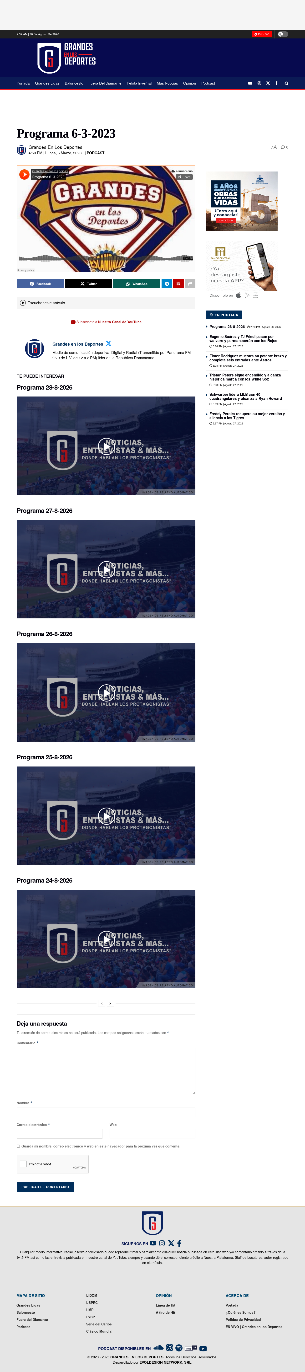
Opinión (189, 83)
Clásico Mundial (99, 1331)
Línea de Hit (165, 1305)
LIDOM (91, 1295)
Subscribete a (109, 321)
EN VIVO (263, 34)
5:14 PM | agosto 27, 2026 (227, 346)
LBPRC (92, 1302)
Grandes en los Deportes (55, 147)
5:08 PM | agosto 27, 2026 (227, 365)
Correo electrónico (33, 1124)
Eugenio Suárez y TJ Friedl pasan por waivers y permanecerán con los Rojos (243, 338)
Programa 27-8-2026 (44, 510)
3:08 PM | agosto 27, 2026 (227, 385)
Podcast (208, 83)
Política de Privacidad (243, 1319)
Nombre (25, 1102)
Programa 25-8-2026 (44, 756)
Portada (23, 83)
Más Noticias (167, 83)
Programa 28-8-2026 (44, 387)
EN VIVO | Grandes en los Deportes (254, 1326)
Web (113, 1124)
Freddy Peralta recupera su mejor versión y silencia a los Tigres (247, 415)
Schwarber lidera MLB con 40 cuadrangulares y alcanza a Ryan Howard (245, 396)
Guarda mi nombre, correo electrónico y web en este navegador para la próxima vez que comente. (100, 1146)
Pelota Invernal (139, 83)
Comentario (28, 1042)
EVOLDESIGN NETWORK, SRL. (165, 1362)
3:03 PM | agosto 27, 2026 (227, 404)
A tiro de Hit (165, 1312)
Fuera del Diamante (105, 83)
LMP (89, 1309)
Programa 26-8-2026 (44, 633)
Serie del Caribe (99, 1324)
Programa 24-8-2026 (44, 880)
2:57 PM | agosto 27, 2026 (227, 423)
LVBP (90, 1316)
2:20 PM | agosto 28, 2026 (265, 327)
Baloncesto (74, 83)
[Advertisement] (195, 57)
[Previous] (101, 1003)
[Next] (110, 1003)
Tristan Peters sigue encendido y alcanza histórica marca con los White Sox (245, 377)
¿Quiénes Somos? (241, 1312)
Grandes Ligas (47, 83)
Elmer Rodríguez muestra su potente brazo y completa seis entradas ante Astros (248, 358)
